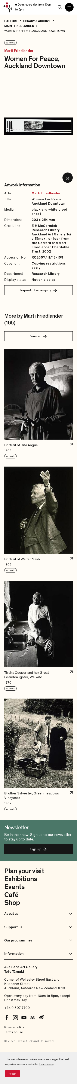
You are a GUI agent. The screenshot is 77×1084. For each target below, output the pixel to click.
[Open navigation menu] (69, 7)
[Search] (60, 7)
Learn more (46, 1064)
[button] (38, 404)
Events (14, 887)
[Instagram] (15, 1017)
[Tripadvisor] (32, 1017)
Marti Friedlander (18, 51)
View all (35, 336)
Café (11, 895)
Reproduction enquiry (35, 290)
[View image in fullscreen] (67, 177)
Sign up (35, 849)
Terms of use (13, 1032)
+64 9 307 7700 (17, 1007)
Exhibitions (20, 879)
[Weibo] (41, 1017)
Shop (12, 902)
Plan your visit (24, 871)
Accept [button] (12, 1073)
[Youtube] (24, 1017)
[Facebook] (6, 1017)
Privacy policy (14, 1027)
